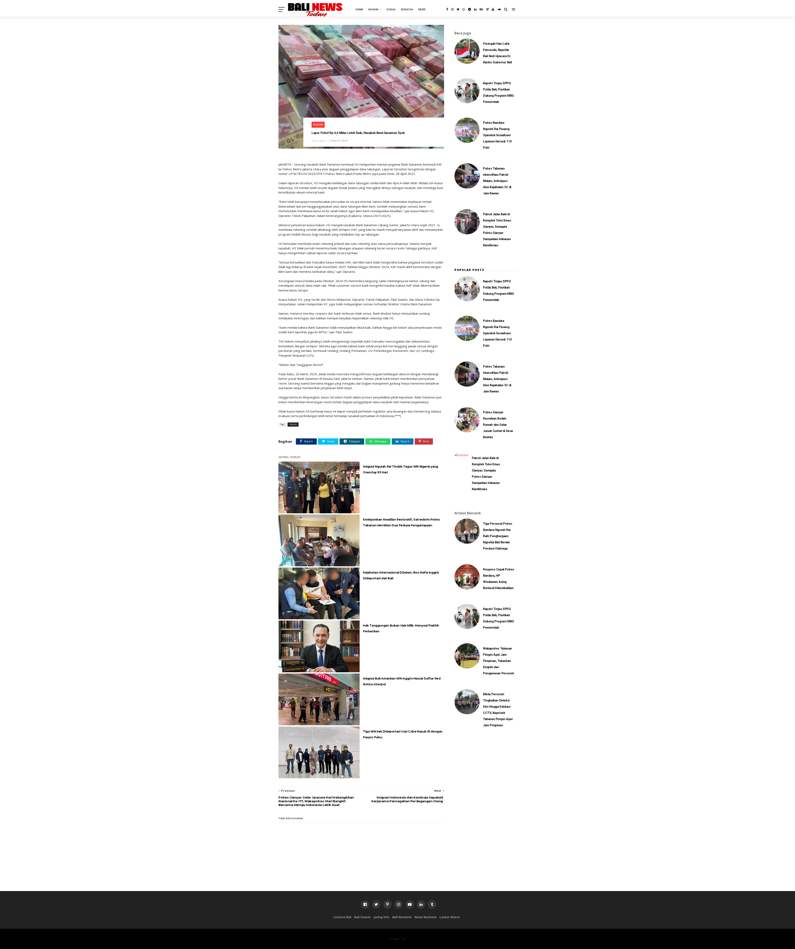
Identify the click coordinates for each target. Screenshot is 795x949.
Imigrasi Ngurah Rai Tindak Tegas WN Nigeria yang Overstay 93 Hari (400, 469)
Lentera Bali (342, 917)
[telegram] (469, 9)
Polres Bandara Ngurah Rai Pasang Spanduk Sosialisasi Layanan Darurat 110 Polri (497, 135)
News (422, 9)
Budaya (406, 9)
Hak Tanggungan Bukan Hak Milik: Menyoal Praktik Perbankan (401, 628)
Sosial (391, 9)
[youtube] (493, 9)
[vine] (487, 9)
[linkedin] (475, 9)
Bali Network (402, 917)
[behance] (481, 9)
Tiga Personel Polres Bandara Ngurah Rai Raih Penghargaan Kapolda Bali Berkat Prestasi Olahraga (497, 536)
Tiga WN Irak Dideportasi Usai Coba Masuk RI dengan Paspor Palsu (402, 734)
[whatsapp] (464, 9)
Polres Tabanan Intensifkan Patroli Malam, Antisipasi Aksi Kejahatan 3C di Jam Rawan (497, 181)
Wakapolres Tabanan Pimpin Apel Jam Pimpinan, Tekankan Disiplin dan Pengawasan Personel (498, 661)
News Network (425, 917)
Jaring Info (381, 917)
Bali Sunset (362, 917)
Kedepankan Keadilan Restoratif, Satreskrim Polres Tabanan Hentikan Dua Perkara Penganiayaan (401, 522)
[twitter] (458, 9)
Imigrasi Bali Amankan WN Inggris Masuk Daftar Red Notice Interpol (401, 681)
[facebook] (447, 9)
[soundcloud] (499, 9)
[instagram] (452, 9)
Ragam (373, 9)
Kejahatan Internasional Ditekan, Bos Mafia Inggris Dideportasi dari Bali (401, 575)
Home (359, 9)
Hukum (318, 124)
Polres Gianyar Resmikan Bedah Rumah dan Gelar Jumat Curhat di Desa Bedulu (498, 424)
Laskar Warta (450, 917)
